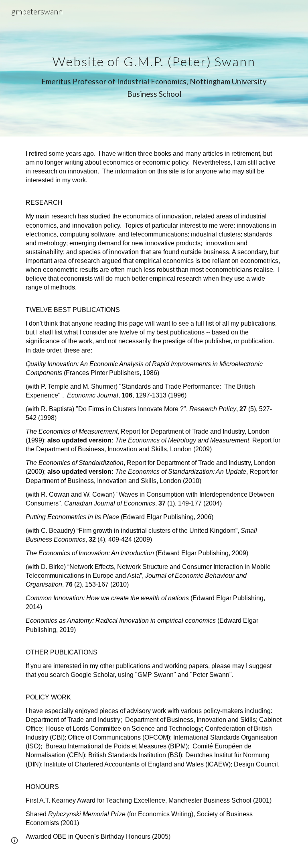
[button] (14, 840)
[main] (153, 68)
